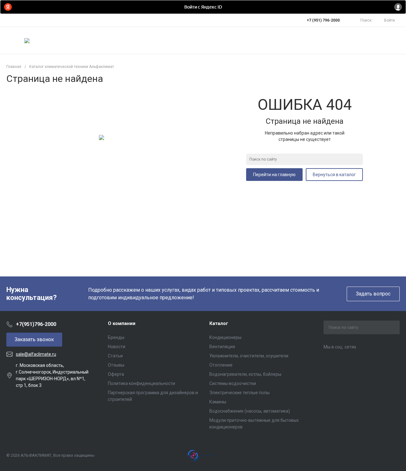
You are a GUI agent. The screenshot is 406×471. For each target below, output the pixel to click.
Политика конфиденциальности (141, 383)
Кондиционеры (225, 337)
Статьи (115, 355)
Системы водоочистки (232, 383)
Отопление (220, 365)
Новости (116, 346)
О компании (121, 323)
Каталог (218, 323)
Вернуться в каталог (334, 174)
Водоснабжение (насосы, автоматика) (249, 411)
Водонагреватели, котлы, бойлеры (245, 374)
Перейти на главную (274, 174)
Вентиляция (222, 346)
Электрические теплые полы (239, 392)
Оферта (116, 374)
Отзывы (116, 365)
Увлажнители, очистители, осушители (248, 355)
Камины (217, 401)
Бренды (116, 337)
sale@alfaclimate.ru (36, 354)
